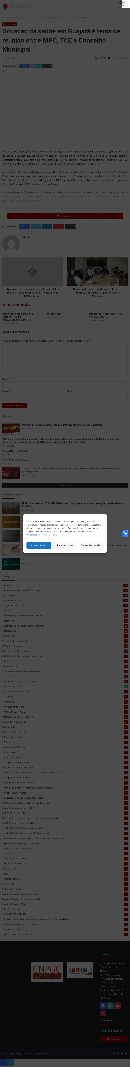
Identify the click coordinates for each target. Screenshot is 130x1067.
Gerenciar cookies (91, 545)
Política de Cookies (47, 534)
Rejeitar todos (65, 545)
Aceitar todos (39, 545)
